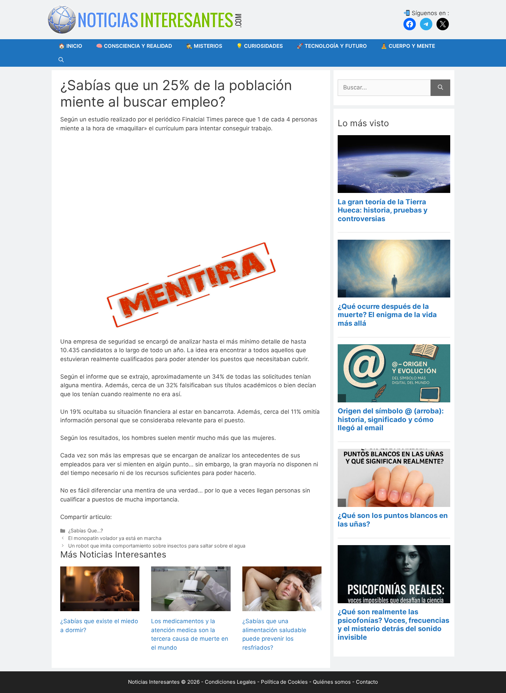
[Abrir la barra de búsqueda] (61, 60)
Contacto (367, 682)
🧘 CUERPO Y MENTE (408, 46)
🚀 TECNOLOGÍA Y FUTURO (332, 46)
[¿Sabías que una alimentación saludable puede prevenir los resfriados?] (281, 606)
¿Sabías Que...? (85, 530)
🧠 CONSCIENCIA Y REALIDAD (134, 46)
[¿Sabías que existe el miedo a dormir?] (99, 606)
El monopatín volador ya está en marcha (114, 538)
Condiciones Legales (230, 682)
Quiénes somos (332, 682)
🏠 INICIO (70, 46)
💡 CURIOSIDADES (259, 46)
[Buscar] (440, 87)
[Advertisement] (190, 190)
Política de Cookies (284, 682)
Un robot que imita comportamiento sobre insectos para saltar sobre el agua (156, 546)
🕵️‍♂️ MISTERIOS (204, 46)
